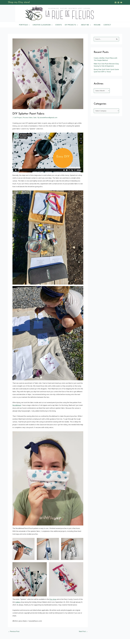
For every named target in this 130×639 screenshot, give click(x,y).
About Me (85, 25)
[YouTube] (121, 2)
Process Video (28, 117)
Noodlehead (16, 405)
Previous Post (13, 631)
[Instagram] (118, 2)
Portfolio (23, 25)
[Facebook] (115, 2)
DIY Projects (70, 25)
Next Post (83, 631)
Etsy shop (52, 599)
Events (58, 25)
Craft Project (18, 117)
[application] (29, 25)
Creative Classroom (42, 25)
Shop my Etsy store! (19, 2)
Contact (107, 25)
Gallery (18, 602)
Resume (97, 25)
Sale (34, 117)
